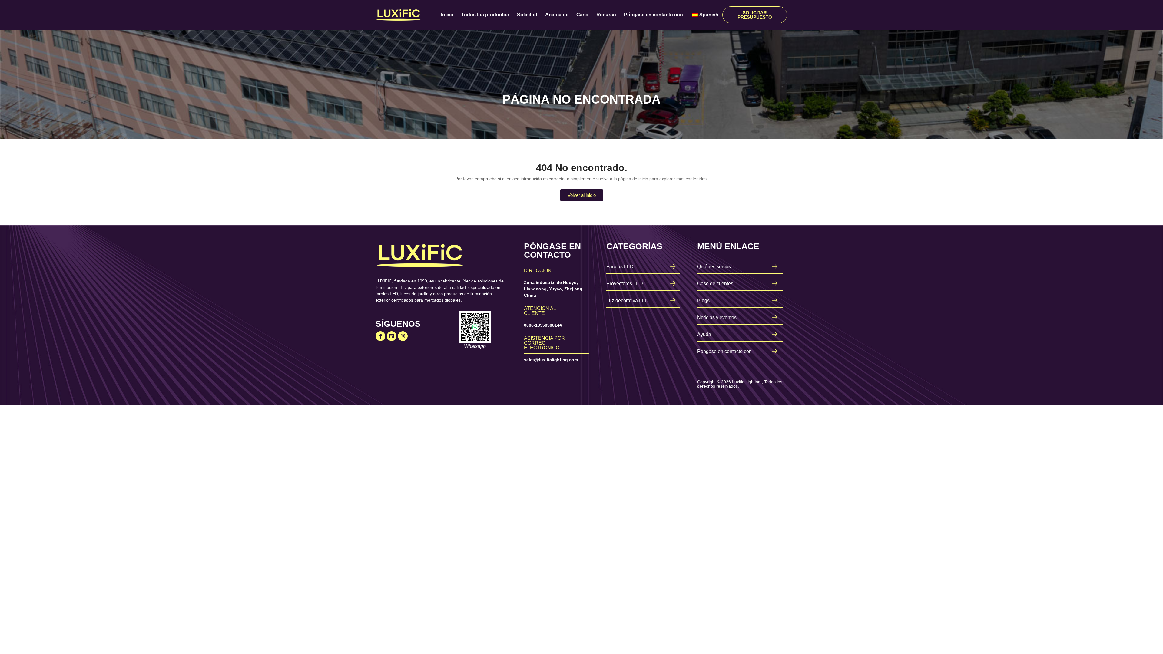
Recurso (606, 14)
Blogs (703, 300)
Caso (582, 14)
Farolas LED (620, 266)
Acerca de (556, 14)
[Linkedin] (391, 336)
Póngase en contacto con (653, 14)
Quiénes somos (714, 266)
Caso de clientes (715, 283)
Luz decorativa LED (627, 300)
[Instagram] (403, 336)
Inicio (447, 14)
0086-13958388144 (543, 325)
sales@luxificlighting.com (551, 359)
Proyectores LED (624, 283)
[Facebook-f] (380, 336)
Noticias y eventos (717, 317)
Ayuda (704, 334)
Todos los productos (485, 14)
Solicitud (527, 14)
